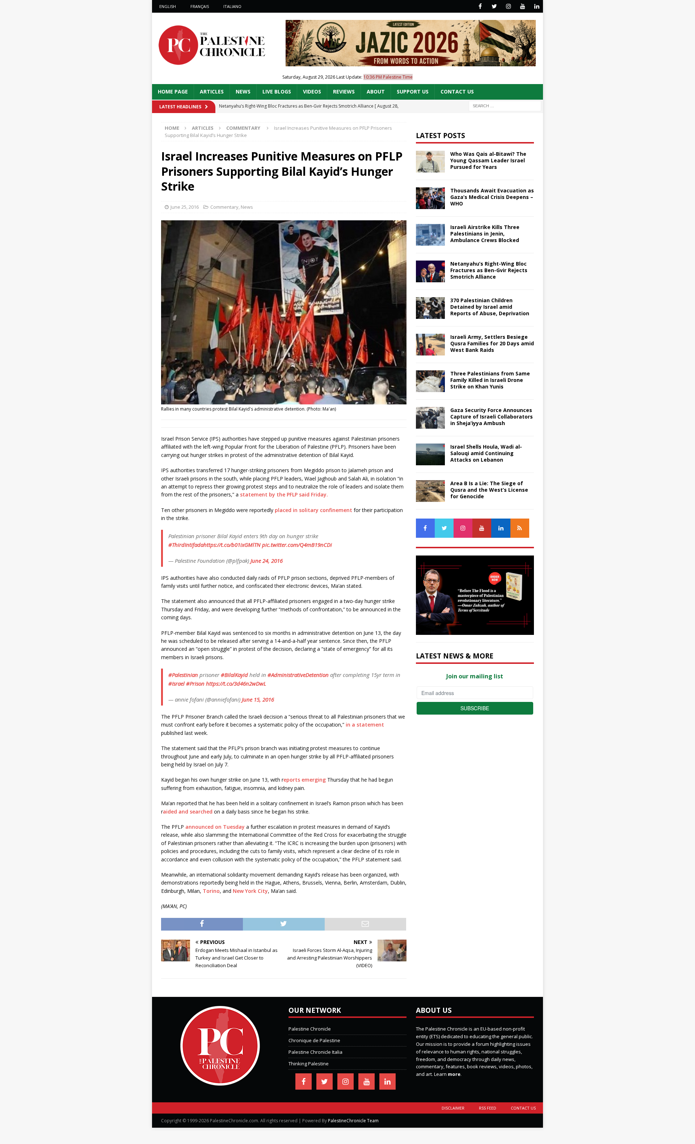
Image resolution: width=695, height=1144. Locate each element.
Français (199, 6)
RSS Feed (487, 1108)
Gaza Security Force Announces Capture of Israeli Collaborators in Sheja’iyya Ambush (491, 417)
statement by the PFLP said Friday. (284, 494)
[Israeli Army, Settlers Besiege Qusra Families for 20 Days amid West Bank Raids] (430, 344)
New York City (249, 890)
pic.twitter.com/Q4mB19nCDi (297, 544)
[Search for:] (505, 105)
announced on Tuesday (215, 826)
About (376, 91)
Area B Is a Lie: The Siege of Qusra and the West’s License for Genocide (489, 490)
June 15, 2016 (258, 699)
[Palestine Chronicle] (220, 1081)
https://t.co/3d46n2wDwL (236, 683)
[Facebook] (480, 6)
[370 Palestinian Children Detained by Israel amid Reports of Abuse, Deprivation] (430, 308)
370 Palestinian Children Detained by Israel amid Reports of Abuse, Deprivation (489, 307)
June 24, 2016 (266, 560)
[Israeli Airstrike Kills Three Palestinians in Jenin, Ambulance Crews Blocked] (430, 235)
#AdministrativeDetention (298, 674)
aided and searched (188, 811)
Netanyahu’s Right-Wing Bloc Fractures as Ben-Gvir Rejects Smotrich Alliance (488, 270)
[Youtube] (522, 6)
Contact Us (457, 91)
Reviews (344, 91)
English (167, 6)
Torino (211, 890)
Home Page (173, 91)
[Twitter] (494, 6)
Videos (312, 91)
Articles (212, 91)
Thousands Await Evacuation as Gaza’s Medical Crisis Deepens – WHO (492, 197)
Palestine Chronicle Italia (315, 1052)
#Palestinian (183, 674)
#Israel (176, 683)
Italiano (232, 6)
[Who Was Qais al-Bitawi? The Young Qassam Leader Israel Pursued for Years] (430, 161)
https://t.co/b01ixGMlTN (232, 544)
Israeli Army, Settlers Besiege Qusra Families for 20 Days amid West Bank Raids (492, 343)
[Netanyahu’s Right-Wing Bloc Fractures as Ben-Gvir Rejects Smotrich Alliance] (430, 271)
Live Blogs (276, 91)
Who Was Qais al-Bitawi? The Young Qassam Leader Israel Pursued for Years (488, 160)
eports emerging (304, 779)
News (243, 91)
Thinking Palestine (308, 1063)
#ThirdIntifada (185, 544)
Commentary (224, 207)
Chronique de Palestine (314, 1040)
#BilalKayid (234, 674)
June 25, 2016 (184, 207)
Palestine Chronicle (309, 1029)
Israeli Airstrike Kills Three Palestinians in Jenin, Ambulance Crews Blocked (484, 234)
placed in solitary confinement (313, 510)
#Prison (195, 683)
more (454, 1074)
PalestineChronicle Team (353, 1121)
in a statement (364, 724)
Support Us (413, 91)
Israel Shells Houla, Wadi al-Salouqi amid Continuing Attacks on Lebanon (486, 453)
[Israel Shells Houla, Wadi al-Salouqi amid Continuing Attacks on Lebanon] (430, 454)
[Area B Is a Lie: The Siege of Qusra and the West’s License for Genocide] (430, 491)
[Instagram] (508, 6)
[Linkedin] (536, 6)
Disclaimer (453, 1108)
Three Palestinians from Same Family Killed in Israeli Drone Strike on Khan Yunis (490, 380)
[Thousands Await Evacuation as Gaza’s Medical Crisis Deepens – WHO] (430, 198)
